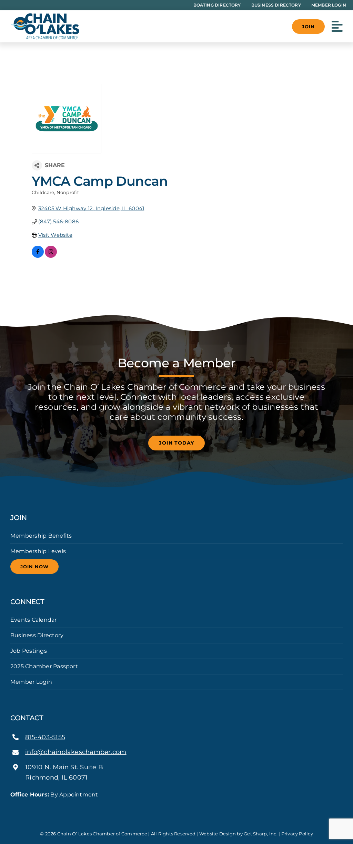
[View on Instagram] (51, 256)
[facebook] (12, 807)
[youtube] (34, 807)
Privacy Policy (297, 833)
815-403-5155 (45, 737)
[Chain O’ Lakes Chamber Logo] (44, 15)
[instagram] (23, 807)
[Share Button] (37, 165)
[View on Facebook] (38, 256)
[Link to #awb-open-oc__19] (337, 26)
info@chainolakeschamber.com (75, 752)
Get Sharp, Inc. (261, 833)
